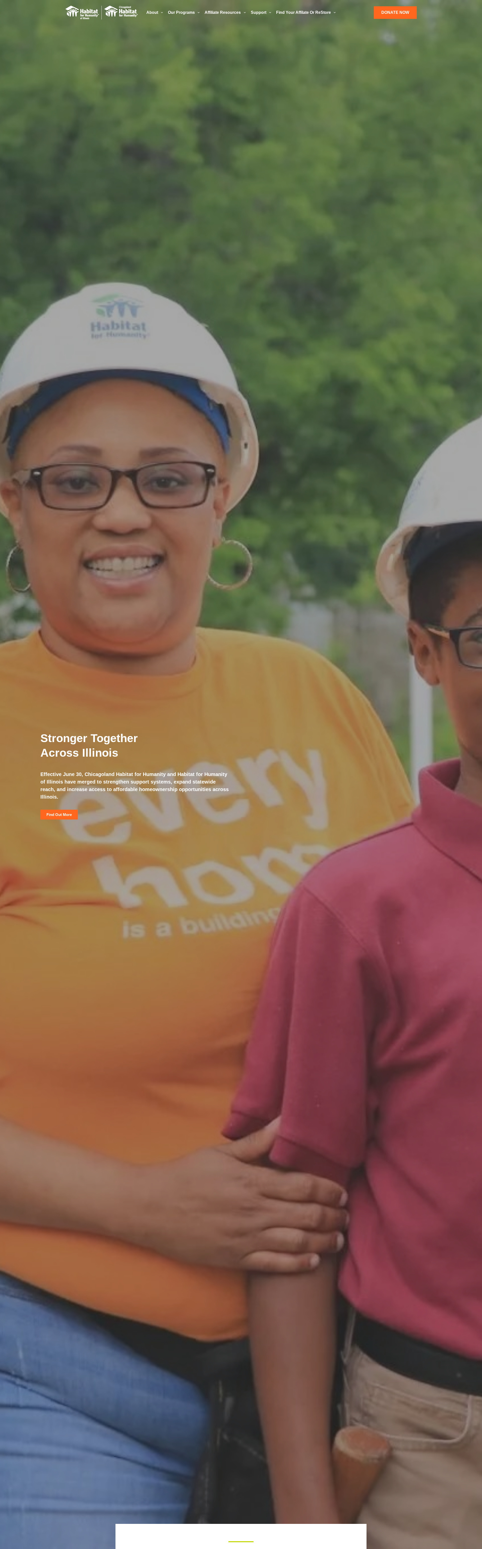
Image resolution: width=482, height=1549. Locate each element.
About (152, 12)
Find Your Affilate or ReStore (303, 12)
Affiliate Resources (223, 12)
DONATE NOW (395, 12)
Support (258, 12)
